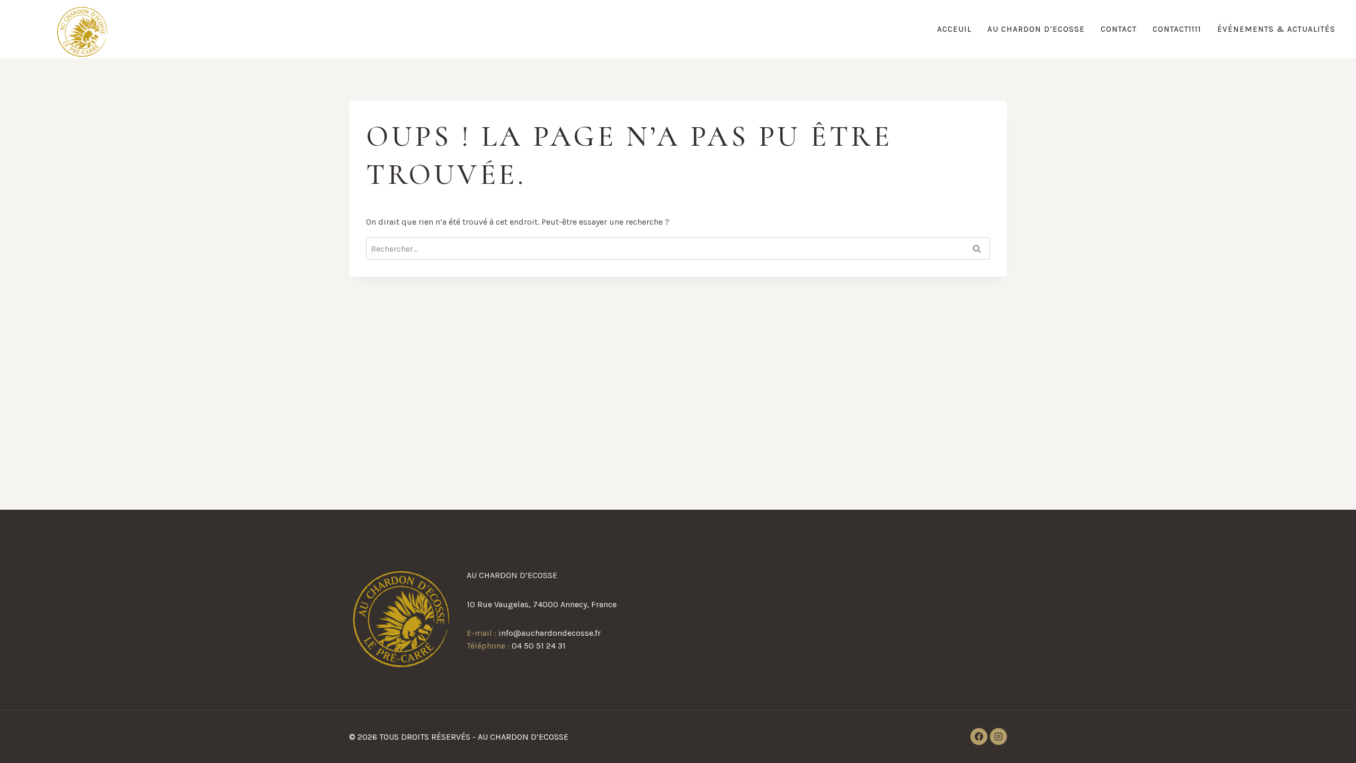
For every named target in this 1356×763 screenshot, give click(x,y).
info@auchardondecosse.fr (549, 633)
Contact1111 (1177, 29)
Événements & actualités (1276, 29)
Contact (1119, 29)
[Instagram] (998, 736)
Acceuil (954, 29)
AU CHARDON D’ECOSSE (1036, 29)
